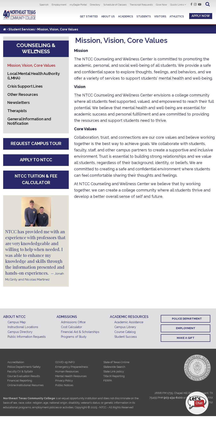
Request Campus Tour (36, 143)
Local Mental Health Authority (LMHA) (33, 75)
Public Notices (64, 385)
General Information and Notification (29, 121)
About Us (108, 16)
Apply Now (201, 16)
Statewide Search (114, 366)
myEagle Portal (78, 4)
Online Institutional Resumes (25, 385)
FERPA (107, 380)
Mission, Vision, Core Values (31, 65)
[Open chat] (197, 403)
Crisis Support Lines (25, 86)
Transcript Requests (141, 4)
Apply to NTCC (36, 159)
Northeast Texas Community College (19, 15)
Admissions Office (73, 322)
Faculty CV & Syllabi (20, 371)
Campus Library (125, 327)
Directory (95, 4)
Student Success (125, 336)
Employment (59, 4)
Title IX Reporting (114, 376)
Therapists (17, 111)
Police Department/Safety (23, 366)
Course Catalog (125, 332)
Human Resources (66, 371)
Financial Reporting (19, 380)
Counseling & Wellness (35, 48)
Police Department (187, 318)
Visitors (160, 16)
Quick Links (177, 4)
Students (143, 16)
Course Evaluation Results (23, 376)
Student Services (21, 29)
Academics (125, 16)
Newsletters (18, 102)
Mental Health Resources (70, 376)
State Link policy (113, 371)
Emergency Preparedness (71, 366)
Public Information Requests (27, 336)
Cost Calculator (71, 327)
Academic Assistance (128, 322)
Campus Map (17, 322)
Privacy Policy (64, 380)
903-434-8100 (173, 397)
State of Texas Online (116, 362)
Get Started (89, 16)
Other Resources (22, 94)
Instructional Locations (23, 327)
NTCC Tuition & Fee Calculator (36, 179)
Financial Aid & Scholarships (80, 332)
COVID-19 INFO (65, 362)
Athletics (177, 16)
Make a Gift (185, 337)
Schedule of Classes (115, 4)
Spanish (44, 4)
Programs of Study (73, 336)
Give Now (161, 4)
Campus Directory (20, 332)
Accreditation (15, 362)
